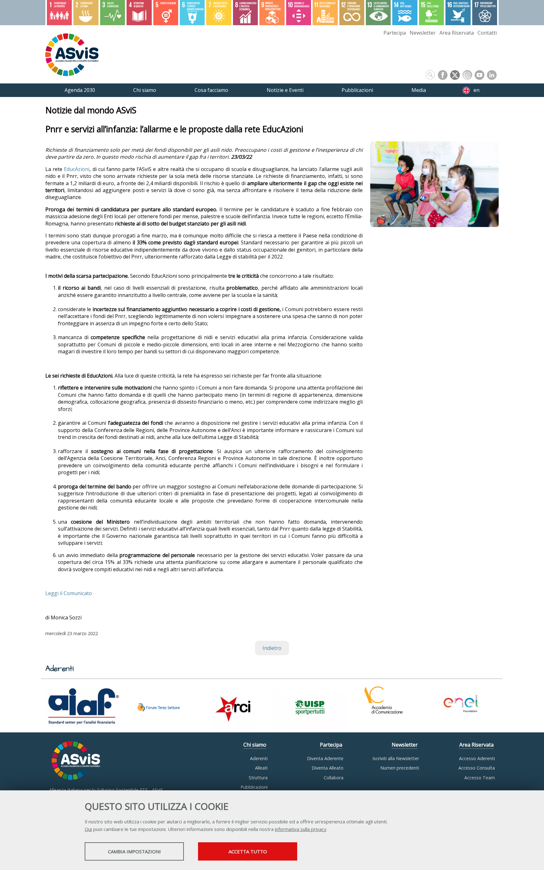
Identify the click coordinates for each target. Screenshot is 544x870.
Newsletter (423, 32)
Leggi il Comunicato (68, 593)
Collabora (333, 778)
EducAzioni (76, 169)
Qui (88, 829)
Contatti (487, 32)
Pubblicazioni (254, 787)
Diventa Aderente (325, 758)
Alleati (261, 768)
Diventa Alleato (327, 768)
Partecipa (394, 32)
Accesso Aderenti (477, 758)
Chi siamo (254, 744)
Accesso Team (479, 778)
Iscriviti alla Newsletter (395, 758)
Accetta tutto (248, 851)
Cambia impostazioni (134, 851)
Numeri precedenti (399, 768)
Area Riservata (456, 32)
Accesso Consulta (476, 768)
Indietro (272, 648)
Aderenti (259, 758)
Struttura (258, 778)
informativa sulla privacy (300, 829)
